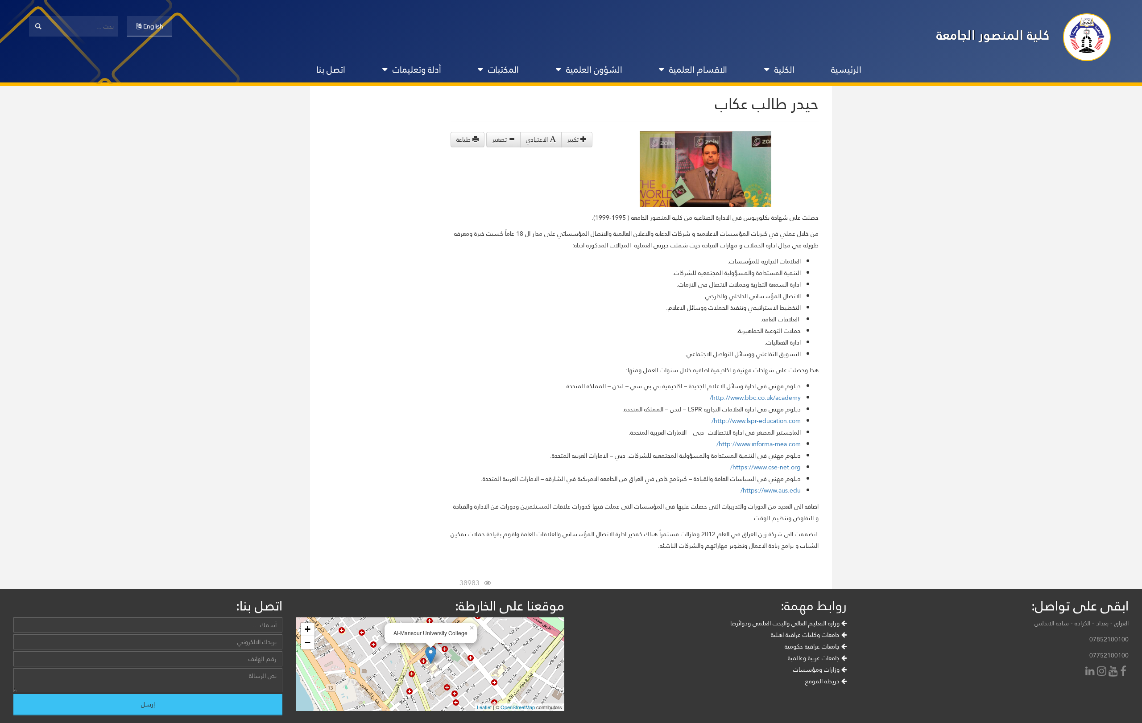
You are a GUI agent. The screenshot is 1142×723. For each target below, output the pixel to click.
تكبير (573, 139)
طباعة (464, 139)
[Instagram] (1103, 671)
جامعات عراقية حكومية (813, 646)
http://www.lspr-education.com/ (756, 421)
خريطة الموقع (823, 681)
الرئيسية (846, 69)
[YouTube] (1114, 671)
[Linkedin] (1091, 671)
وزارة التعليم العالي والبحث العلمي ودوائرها (785, 623)
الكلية (784, 69)
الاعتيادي (538, 139)
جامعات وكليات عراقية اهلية (806, 635)
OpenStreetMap (518, 707)
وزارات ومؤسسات (817, 669)
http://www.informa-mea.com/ (758, 444)
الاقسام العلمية (698, 69)
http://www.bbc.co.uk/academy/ (755, 397)
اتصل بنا (330, 69)
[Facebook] (1124, 671)
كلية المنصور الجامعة (993, 35)
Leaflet (484, 707)
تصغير (500, 139)
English (152, 26)
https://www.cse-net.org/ (765, 467)
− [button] (307, 642)
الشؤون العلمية (594, 69)
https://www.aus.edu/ (771, 490)
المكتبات (503, 69)
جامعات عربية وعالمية (814, 658)
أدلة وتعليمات (417, 69)
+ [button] (307, 629)
